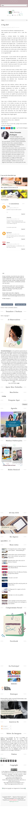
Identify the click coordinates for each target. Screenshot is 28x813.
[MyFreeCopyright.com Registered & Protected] (13, 788)
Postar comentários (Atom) (10, 307)
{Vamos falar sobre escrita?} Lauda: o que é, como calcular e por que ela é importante (17, 556)
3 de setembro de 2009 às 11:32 (13, 219)
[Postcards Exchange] (14, 676)
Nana (8, 242)
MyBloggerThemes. (14, 801)
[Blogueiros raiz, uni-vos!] (14, 683)
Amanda (9, 217)
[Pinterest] (14, 1)
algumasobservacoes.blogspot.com (14, 778)
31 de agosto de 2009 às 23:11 (13, 207)
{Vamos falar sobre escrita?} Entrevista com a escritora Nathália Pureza (14, 699)
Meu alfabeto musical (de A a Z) (9, 187)
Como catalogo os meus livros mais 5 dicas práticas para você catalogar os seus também (17, 602)
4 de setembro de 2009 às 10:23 (13, 244)
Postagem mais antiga (20, 304)
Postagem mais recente (7, 304)
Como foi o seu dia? (13, 577)
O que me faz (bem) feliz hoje (8, 175)
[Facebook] (11, 1)
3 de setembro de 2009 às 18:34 (13, 234)
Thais (8, 206)
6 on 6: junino (4, 199)
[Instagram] (16, 1)
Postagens (5, 726)
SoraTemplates (13, 800)
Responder (23, 214)
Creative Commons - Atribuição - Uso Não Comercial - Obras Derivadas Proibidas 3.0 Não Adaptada (14, 774)
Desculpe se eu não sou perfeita (15, 595)
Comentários (5, 728)
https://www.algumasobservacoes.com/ (14, 784)
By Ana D (9, 232)
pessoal (17, 27)
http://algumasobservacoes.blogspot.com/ (13, 782)
